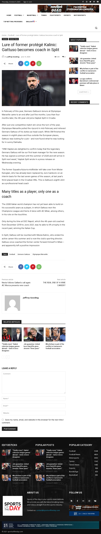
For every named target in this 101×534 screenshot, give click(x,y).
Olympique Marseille (40, 254)
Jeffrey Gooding (13, 57)
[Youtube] (97, 1)
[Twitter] (90, 1)
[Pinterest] (33, 63)
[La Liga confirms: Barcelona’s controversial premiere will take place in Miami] (73, 81)
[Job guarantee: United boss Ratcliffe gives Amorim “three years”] (34, 334)
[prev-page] (3, 357)
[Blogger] (71, 501)
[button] (96, 28)
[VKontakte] (95, 501)
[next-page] (7, 357)
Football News (14, 39)
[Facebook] (83, 1)
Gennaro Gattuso (24, 254)
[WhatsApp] (39, 63)
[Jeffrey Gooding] (3, 56)
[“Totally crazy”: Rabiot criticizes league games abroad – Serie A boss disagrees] (12, 334)
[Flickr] (83, 501)
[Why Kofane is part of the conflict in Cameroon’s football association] (55, 334)
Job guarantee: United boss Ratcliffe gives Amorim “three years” (32, 346)
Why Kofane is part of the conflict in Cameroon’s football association (55, 346)
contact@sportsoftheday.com (48, 510)
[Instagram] (86, 1)
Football (11, 35)
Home (4, 35)
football (12, 254)
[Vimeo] (93, 1)
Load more (83, 92)
